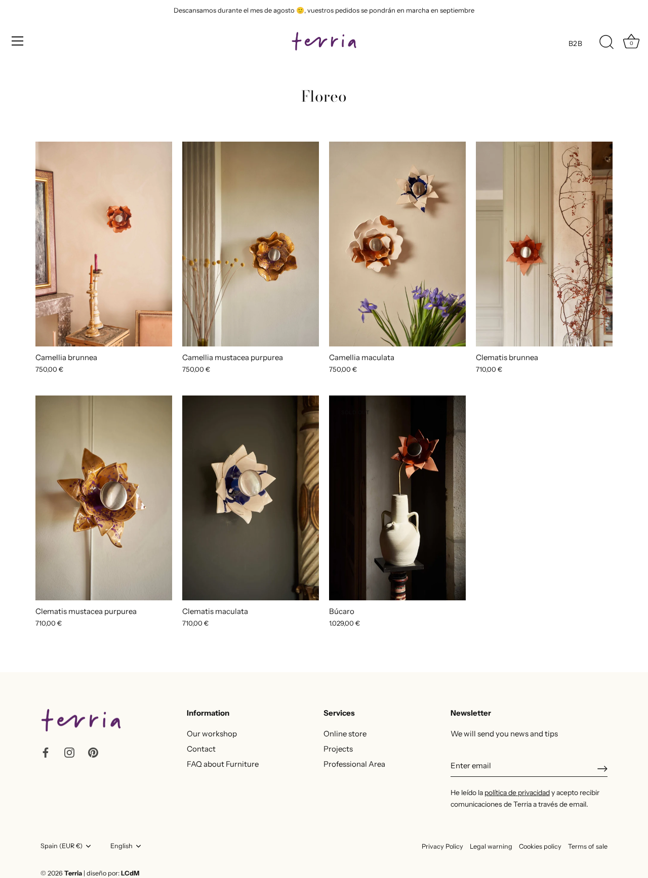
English (121, 846)
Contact (201, 749)
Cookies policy (540, 846)
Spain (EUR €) (61, 846)
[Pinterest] (93, 752)
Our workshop (212, 733)
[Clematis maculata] (250, 498)
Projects (338, 749)
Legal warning (491, 846)
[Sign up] (602, 769)
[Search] (606, 42)
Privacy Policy (442, 846)
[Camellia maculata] (397, 244)
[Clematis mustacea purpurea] (103, 498)
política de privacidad (517, 792)
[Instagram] (69, 752)
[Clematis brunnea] (544, 244)
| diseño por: (111, 873)
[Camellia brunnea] (103, 244)
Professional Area (354, 764)
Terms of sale (588, 846)
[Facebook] (45, 752)
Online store (345, 733)
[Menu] (18, 41)
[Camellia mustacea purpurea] (250, 244)
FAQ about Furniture (223, 764)
